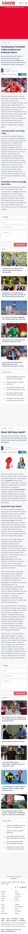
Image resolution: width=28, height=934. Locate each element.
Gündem (10, 428)
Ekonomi (10, 876)
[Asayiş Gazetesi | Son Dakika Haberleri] (8, 3)
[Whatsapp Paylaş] (25, 74)
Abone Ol (4, 74)
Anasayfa (4, 42)
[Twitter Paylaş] (22, 74)
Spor (9, 42)
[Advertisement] (14, 25)
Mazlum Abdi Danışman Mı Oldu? (14, 7)
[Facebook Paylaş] (19, 74)
